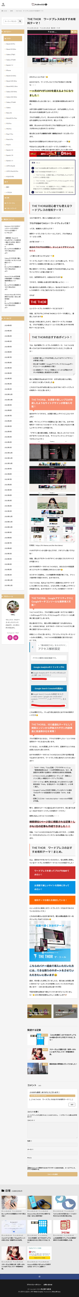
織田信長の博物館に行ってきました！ (63, 1064)
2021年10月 (8, 463)
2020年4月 (8, 559)
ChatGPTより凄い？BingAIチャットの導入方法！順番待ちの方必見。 (13, 1239)
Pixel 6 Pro (9, 139)
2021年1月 (8, 511)
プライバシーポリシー (34, 1284)
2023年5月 (8, 368)
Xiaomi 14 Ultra (11, 49)
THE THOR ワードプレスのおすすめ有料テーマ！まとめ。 (53, 192)
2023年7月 (8, 357)
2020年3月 (8, 564)
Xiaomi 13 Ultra (11, 76)
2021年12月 (8, 453)
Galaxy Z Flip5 (10, 54)
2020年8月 (8, 538)
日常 (11, 11)
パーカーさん (10, 203)
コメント (31, 1120)
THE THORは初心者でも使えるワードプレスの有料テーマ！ (53, 168)
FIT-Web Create (37, 1292)
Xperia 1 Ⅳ (9, 150)
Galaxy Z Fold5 (11, 60)
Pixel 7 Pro (9, 134)
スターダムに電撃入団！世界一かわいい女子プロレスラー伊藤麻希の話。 (62, 1051)
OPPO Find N (10, 166)
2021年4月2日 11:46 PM (38, 1096)
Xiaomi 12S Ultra (11, 81)
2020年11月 (8, 522)
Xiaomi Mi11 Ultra (11, 86)
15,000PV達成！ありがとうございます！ (45, 1092)
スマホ (45, 1035)
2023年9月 (8, 346)
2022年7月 (8, 415)
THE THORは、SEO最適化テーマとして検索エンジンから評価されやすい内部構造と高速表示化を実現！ (53, 188)
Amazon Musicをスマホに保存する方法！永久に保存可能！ (13, 297)
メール (30, 1149)
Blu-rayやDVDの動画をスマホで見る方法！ (13, 250)
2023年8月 (8, 352)
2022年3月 (8, 437)
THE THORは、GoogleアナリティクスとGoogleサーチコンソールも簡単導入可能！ (53, 182)
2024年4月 (8, 325)
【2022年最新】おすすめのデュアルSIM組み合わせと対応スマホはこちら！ (62, 1037)
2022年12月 (8, 394)
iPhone (8, 70)
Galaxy (8, 107)
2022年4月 (8, 431)
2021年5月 (8, 490)
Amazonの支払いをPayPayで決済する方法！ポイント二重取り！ (39, 1265)
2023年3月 (8, 378)
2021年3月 (8, 500)
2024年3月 (8, 331)
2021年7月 (8, 479)
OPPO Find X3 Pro (12, 171)
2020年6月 (8, 548)
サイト (29, 1158)
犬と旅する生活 (46, 1289)
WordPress (56, 1292)
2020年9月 (8, 532)
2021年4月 (8, 495)
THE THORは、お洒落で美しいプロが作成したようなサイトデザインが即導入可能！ (53, 176)
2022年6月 (8, 421)
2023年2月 (8, 384)
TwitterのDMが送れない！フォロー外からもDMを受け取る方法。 (65, 1215)
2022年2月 (8, 442)
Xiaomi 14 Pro (10, 44)
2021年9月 (8, 469)
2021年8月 (8, 474)
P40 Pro (8, 129)
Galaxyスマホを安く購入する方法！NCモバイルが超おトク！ (13, 260)
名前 (29, 1141)
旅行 (7, 187)
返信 (72, 1104)
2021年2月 (8, 506)
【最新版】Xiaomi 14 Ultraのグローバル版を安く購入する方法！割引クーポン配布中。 (13, 241)
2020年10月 (8, 527)
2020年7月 (8, 543)
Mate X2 (9, 113)
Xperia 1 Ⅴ (9, 65)
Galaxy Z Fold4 (11, 102)
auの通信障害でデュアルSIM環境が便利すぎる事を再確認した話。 (64, 1239)
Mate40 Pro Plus (11, 118)
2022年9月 (8, 405)
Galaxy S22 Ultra (11, 97)
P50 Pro (8, 123)
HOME (5, 11)
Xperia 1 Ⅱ (9, 160)
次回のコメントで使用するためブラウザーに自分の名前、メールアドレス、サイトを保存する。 (51, 1168)
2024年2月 (8, 336)
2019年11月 (8, 585)
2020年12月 (8, 516)
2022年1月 (8, 447)
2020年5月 (8, 553)
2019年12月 (8, 580)
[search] (20, 21)
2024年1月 (8, 341)
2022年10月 (8, 400)
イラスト (9, 192)
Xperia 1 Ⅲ (9, 155)
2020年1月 (8, 575)
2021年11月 (8, 458)
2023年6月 (8, 362)
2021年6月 (8, 484)
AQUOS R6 (10, 176)
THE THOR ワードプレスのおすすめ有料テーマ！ (30, 11)
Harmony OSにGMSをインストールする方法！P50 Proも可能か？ (12, 228)
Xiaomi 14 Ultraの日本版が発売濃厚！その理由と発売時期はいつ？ (12, 279)
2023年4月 (8, 373)
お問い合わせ (48, 1284)
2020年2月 (8, 569)
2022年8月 (8, 410)
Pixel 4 (8, 145)
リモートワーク (11, 208)
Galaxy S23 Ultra (11, 91)
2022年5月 (8, 426)
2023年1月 (8, 389)
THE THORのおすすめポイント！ (44, 172)
